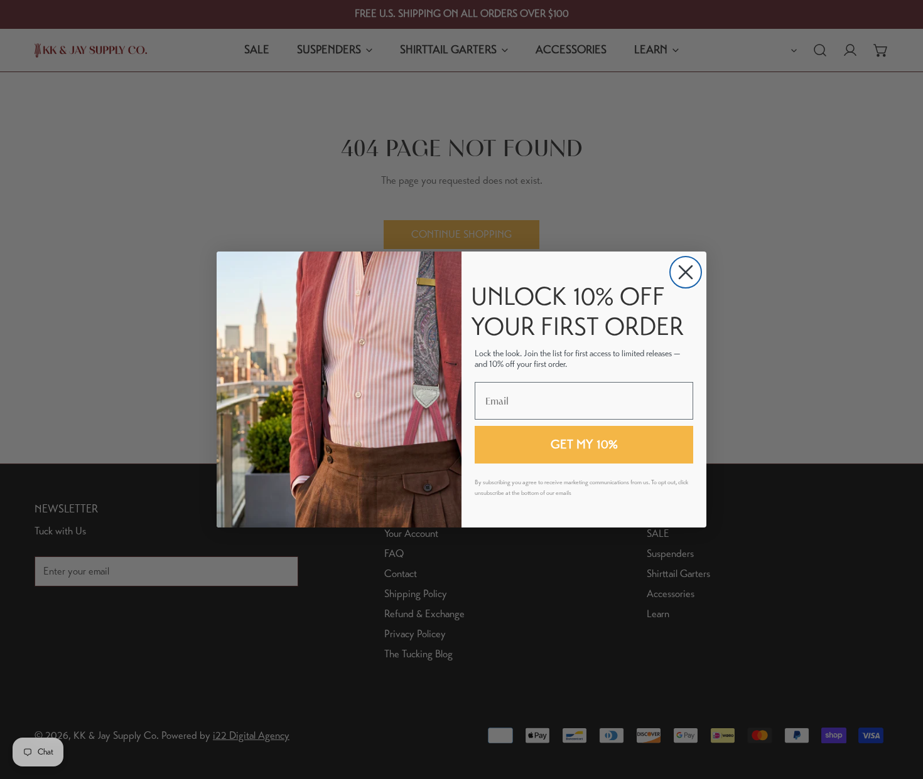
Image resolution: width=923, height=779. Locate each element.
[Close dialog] (685, 272)
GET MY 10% (584, 444)
